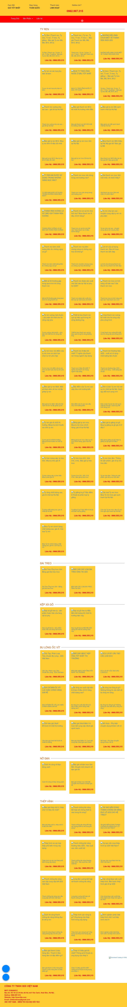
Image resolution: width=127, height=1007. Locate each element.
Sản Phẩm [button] (27, 18)
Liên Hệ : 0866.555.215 (54, 60)
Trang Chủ (15, 18)
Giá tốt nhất (14, 8)
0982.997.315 (75, 10)
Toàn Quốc (34, 8)
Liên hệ (39, 18)
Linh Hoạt (55, 8)
